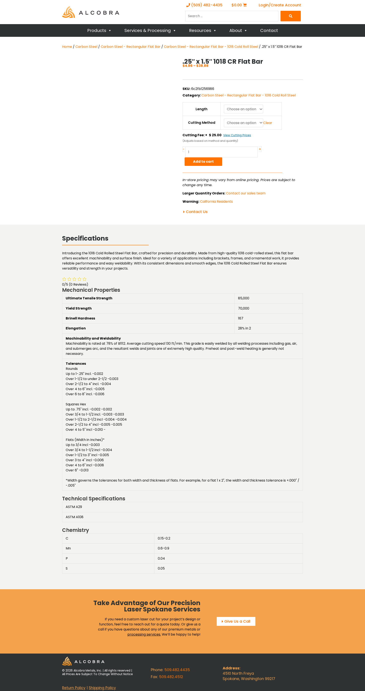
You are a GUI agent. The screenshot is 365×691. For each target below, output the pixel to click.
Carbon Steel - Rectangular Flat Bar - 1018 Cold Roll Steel (211, 46)
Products (96, 30)
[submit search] (291, 16)
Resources (200, 30)
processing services (143, 634)
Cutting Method (201, 122)
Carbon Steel (86, 46)
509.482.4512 (171, 676)
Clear (267, 122)
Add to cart (203, 161)
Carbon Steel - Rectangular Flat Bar (131, 46)
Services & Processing (147, 30)
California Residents (216, 201)
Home (67, 46)
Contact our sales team (246, 193)
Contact (269, 30)
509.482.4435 (177, 669)
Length (201, 109)
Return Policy (74, 687)
